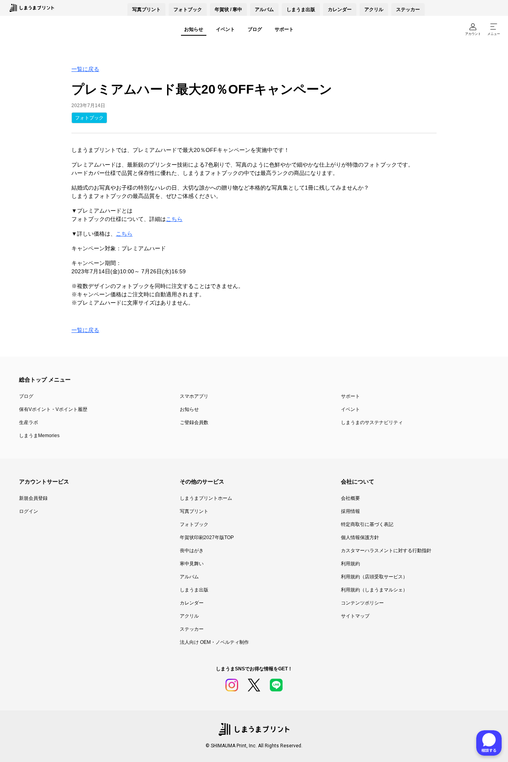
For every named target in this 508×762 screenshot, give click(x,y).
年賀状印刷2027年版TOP (207, 537)
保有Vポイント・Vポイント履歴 (53, 409)
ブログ (255, 29)
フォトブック (187, 9)
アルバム (264, 9)
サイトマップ (355, 616)
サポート (284, 29)
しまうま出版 (301, 9)
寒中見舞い (192, 563)
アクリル (373, 9)
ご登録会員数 (194, 422)
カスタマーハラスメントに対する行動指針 (386, 550)
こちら (174, 219)
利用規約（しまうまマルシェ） (374, 590)
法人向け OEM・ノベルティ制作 (214, 642)
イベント (225, 29)
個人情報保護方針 (360, 537)
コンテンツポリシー (362, 603)
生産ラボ (28, 422)
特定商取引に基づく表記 (367, 524)
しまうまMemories (39, 435)
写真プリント (194, 511)
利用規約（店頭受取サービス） (374, 577)
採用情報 (350, 511)
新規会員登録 (33, 498)
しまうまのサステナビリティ (372, 422)
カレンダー (340, 9)
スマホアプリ (194, 396)
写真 (146, 9)
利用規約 (350, 563)
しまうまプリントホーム (206, 498)
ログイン (28, 511)
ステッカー (408, 9)
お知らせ (193, 29)
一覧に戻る (85, 69)
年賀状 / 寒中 (228, 9)
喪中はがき (192, 550)
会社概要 (350, 498)
